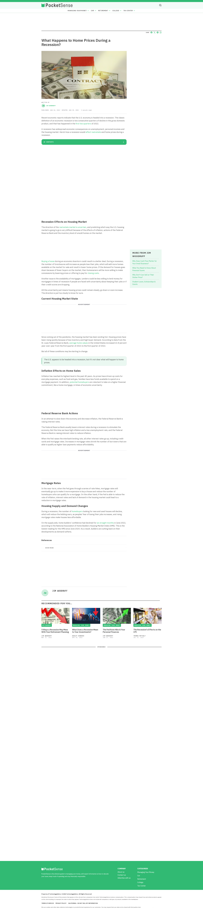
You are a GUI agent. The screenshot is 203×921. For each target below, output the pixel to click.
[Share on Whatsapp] (161, 32)
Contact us (122, 875)
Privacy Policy (61, 903)
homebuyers (77, 511)
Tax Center (128, 11)
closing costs (93, 273)
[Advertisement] (84, 203)
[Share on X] (154, 32)
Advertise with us (124, 878)
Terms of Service (47, 903)
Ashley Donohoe (78, 636)
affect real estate (93, 132)
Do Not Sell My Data (147, 907)
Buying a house (48, 261)
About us (121, 872)
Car (92, 11)
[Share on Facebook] (151, 32)
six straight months (105, 523)
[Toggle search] (160, 5)
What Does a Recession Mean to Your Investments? (85, 631)
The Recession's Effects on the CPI (147, 631)
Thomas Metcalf (139, 636)
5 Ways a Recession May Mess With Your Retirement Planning (55, 631)
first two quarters (83, 123)
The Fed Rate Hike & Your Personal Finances (114, 631)
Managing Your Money (77, 11)
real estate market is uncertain (72, 227)
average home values (78, 343)
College (115, 11)
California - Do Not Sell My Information (83, 903)
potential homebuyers (79, 382)
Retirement (103, 11)
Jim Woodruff (49, 105)
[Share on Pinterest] (157, 32)
